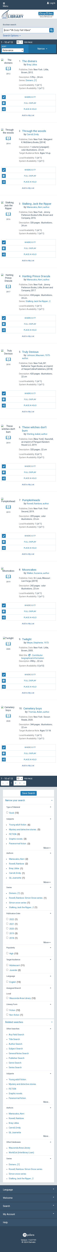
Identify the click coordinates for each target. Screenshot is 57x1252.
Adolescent (14, 965)
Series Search (15, 1067)
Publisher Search (16, 1058)
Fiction (12, 1010)
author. (38, 207)
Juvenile (13, 970)
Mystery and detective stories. (23, 829)
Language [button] (10, 976)
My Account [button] (9, 1214)
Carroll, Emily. (15, 873)
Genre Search (15, 1063)
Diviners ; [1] (14, 893)
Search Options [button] (11, 35)
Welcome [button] (8, 1197)
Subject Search (16, 1049)
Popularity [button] (10, 948)
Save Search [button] (28, 793)
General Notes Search (19, 1053)
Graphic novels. (16, 839)
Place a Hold (30, 109)
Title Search (14, 1039)
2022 (11, 919)
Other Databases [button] (13, 1142)
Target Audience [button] (13, 960)
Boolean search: (10, 25)
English (12, 982)
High (11, 953)
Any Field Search (16, 1034)
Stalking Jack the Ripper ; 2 (21, 907)
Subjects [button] (10, 819)
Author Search (15, 1044)
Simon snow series (17, 903)
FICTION (12, 834)
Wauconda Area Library (20, 998)
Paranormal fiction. (18, 844)
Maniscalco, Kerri (17, 859)
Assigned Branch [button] (13, 988)
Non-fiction (14, 1015)
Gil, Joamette (15, 878)
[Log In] (47, 3)
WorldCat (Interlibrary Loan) (21, 1152)
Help (5, 1222)
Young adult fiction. (18, 825)
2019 (11, 933)
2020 (11, 929)
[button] (42, 48)
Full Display (30, 103)
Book (11, 813)
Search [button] (6, 1206)
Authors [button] (9, 853)
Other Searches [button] (12, 1029)
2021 (11, 924)
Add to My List (28, 115)
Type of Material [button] (13, 807)
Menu (5, 6)
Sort (4, 47)
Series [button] (9, 887)
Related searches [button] (14, 1022)
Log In (52, 3)
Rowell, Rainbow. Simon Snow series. (26, 898)
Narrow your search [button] (15, 800)
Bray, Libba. (14, 868)
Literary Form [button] (11, 1004)
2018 (11, 938)
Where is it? (30, 97)
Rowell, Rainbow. (16, 864)
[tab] (42, 48)
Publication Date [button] (13, 913)
